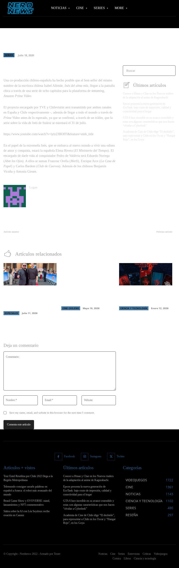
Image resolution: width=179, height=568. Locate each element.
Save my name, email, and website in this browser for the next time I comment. (52, 412)
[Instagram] (85, 457)
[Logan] (14, 196)
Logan (33, 187)
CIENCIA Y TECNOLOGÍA (133, 308)
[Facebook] (58, 457)
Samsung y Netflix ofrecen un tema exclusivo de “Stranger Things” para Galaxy (145, 296)
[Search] (170, 70)
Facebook (69, 456)
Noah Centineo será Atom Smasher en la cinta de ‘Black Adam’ (132, 237)
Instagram (95, 456)
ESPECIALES (11, 313)
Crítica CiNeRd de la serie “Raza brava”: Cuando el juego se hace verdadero (85, 296)
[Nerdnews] (20, 8)
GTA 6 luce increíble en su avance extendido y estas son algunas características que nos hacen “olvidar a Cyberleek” (148, 121)
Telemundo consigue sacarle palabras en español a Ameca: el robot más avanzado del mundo (27, 490)
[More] (105, 59)
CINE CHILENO (70, 308)
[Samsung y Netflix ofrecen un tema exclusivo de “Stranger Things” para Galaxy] (145, 274)
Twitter (120, 456)
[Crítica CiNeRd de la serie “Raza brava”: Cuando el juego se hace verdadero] (87, 274)
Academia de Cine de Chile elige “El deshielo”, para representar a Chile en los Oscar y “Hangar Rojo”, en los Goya (149, 135)
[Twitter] (111, 457)
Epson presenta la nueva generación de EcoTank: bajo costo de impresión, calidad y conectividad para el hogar (147, 107)
